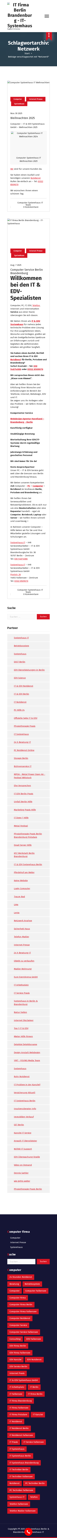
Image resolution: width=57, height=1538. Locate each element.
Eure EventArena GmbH (26, 977)
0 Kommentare (30, 207)
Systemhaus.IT (17, 542)
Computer (17, 99)
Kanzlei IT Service (22, 1133)
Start (27, 53)
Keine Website (21, 880)
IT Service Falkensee (34, 1442)
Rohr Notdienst (22, 1076)
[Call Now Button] (28, 1532)
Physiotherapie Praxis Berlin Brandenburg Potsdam (28, 835)
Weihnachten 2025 (22, 118)
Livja (16, 904)
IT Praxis (14, 1442)
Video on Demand (23, 1165)
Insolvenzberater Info (25, 1108)
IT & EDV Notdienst (23, 686)
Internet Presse (35, 99)
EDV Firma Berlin (18, 1345)
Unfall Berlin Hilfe (23, 801)
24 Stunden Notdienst (21, 1277)
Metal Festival (21, 826)
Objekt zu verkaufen (24, 961)
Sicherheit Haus (22, 928)
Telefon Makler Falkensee (23, 1510)
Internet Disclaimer (23, 1020)
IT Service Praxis (22, 993)
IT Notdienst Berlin (19, 1428)
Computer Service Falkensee (24, 1332)
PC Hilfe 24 (19, 710)
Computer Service (18, 1325)
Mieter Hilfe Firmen (23, 1036)
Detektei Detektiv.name (25, 1044)
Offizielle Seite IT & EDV (25, 718)
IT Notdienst (20, 702)
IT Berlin (34, 1387)
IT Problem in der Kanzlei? (27, 1084)
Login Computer (22, 888)
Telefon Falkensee (19, 1504)
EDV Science (20, 678)
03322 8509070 (35, 369)
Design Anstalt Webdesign (27, 1052)
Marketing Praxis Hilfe (25, 809)
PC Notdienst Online (24, 750)
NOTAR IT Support (23, 1149)
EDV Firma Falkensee (20, 1352)
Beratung (14, 1284)
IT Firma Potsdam (18, 1414)
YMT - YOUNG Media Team (27, 1060)
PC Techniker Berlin (35, 1483)
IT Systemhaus (21, 734)
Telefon (36, 305)
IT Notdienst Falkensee (21, 1435)
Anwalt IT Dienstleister (25, 1140)
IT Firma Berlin (35, 1394)
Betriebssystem (21, 645)
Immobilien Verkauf (24, 1116)
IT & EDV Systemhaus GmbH (24, 1380)
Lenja (16, 912)
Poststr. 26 (15, 574)
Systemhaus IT (21, 637)
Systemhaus (19, 104)
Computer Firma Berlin (21, 1304)
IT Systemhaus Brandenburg (24, 1462)
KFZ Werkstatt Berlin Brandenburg (24, 855)
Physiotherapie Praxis (24, 726)
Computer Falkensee (35, 1290)
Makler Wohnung (23, 969)
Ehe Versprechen (22, 785)
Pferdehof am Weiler (24, 872)
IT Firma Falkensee (19, 1407)
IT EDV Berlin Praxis (23, 793)
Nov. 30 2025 (16, 113)
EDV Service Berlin (18, 1366)
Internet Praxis (17, 1373)
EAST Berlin (19, 662)
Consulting (15, 1339)
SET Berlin (19, 1124)
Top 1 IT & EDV (21, 1028)
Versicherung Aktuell (24, 1092)
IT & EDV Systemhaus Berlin (28, 864)
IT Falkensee (16, 1394)
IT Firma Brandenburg (21, 1400)
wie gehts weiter (22, 1181)
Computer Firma (18, 1297)
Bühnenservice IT (22, 766)
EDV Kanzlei (15, 1359)
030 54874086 (21, 559)
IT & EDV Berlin (21, 694)
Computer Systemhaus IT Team (30, 203)
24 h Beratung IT (22, 742)
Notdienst (36, 178)
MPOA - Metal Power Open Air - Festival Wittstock (29, 776)
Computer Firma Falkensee (23, 1311)
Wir (11, 169)
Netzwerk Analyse (23, 920)
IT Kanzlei (38, 1414)
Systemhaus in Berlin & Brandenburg (26, 1003)
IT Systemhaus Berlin (24, 1100)
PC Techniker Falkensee (21, 1490)
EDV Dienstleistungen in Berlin (29, 670)
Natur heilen (20, 1012)
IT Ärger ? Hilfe (21, 817)
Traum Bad (19, 896)
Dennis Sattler (21, 1173)
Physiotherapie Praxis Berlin (28, 1189)
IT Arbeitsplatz (21, 985)
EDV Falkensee (33, 1339)
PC (28, 486)
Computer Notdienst (20, 1318)
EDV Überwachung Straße (27, 1157)
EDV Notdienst (34, 1359)
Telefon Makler (21, 936)
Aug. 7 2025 (15, 265)
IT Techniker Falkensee (21, 1476)
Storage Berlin (21, 758)
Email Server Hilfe (23, 845)
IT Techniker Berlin (19, 1469)
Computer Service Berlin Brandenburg (26, 271)
